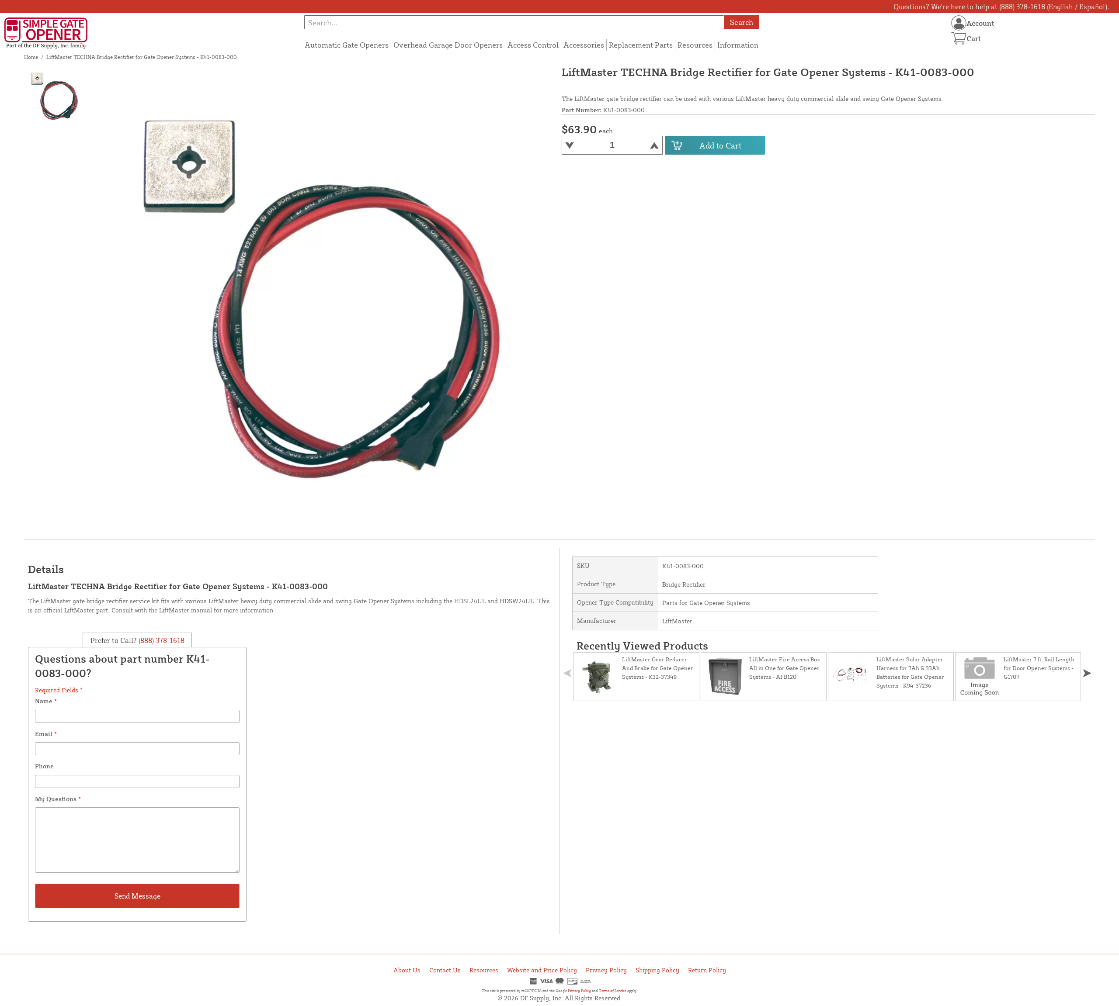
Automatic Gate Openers (347, 44)
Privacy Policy (606, 970)
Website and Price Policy (542, 970)
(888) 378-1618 (160, 640)
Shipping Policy (657, 970)
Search (741, 22)
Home (31, 57)
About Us (406, 970)
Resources (695, 44)
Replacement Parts (641, 44)
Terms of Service (612, 991)
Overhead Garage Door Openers (448, 44)
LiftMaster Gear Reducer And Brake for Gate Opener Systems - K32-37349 (657, 668)
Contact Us (445, 970)
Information (737, 44)
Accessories (583, 44)
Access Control (533, 44)
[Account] (958, 23)
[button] (1087, 673)
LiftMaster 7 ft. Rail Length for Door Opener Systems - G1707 (1039, 668)
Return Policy (707, 970)
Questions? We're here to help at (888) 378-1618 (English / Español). (1001, 6)
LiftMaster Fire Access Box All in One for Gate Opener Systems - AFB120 (784, 668)
